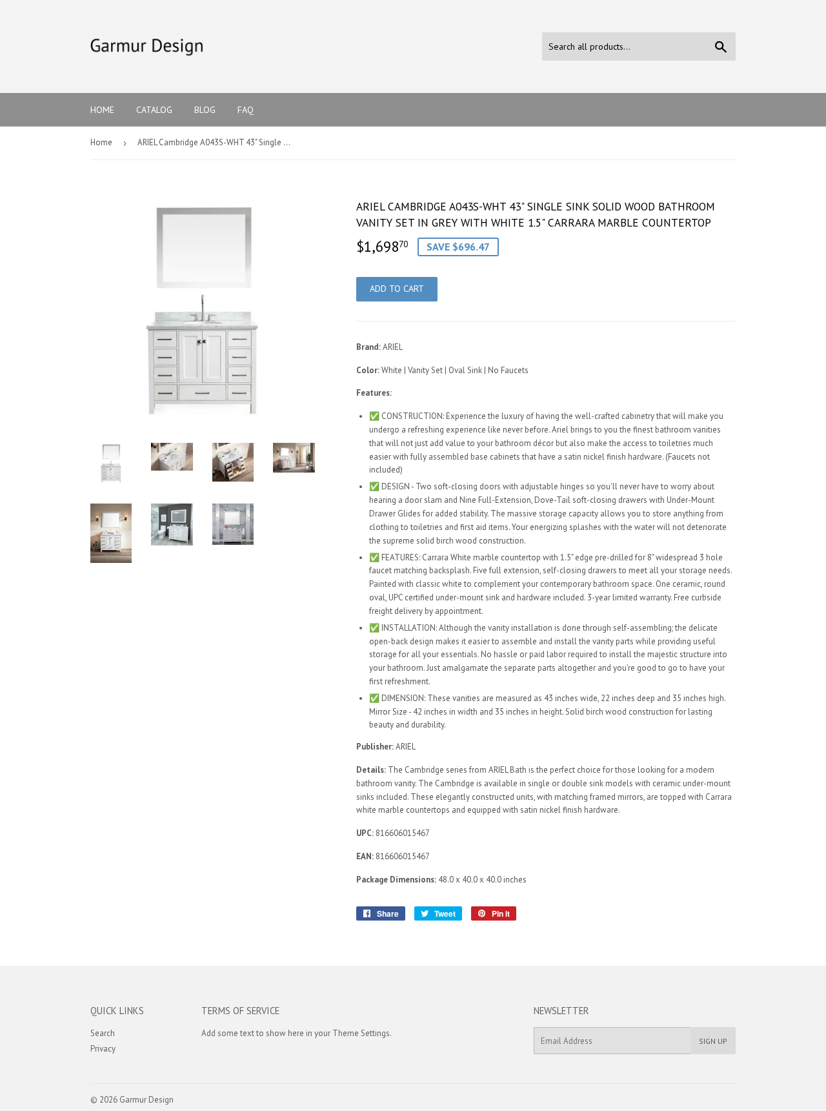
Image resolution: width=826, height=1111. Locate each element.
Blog (205, 110)
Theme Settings (361, 1033)
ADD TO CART (397, 288)
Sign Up (713, 1041)
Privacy (103, 1048)
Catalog (154, 110)
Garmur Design (146, 1099)
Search (102, 1033)
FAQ (245, 110)
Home (102, 110)
